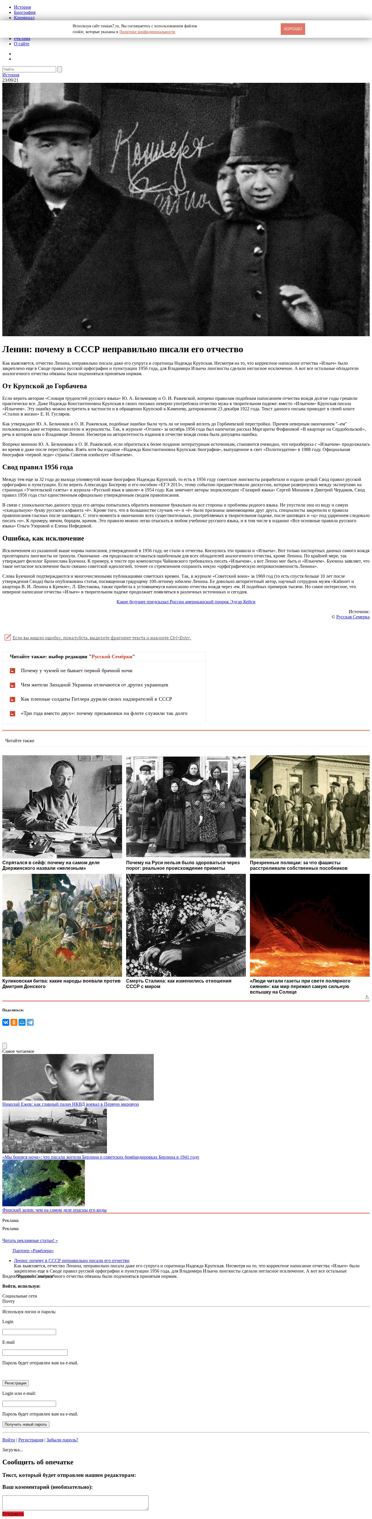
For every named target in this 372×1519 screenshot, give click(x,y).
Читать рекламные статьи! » (30, 1240)
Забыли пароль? (62, 1439)
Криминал (24, 17)
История (22, 7)
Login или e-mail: (19, 1393)
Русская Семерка (353, 616)
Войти (8, 1439)
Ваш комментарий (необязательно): (47, 1487)
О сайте (21, 43)
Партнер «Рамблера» (33, 1250)
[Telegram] (30, 1022)
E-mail (8, 1342)
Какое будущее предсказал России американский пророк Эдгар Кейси (186, 601)
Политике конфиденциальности (147, 32)
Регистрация (30, 1439)
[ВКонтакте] (5, 1022)
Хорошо (293, 28)
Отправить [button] (13, 1513)
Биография (24, 12)
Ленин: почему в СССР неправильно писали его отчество (71, 1260)
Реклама (22, 38)
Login (7, 1321)
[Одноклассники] (13, 1022)
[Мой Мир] (22, 1022)
